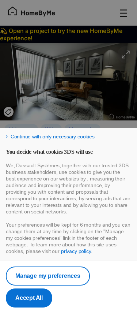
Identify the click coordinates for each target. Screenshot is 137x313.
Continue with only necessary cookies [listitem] (53, 136)
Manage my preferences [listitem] (47, 276)
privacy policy (76, 251)
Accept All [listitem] (29, 298)
